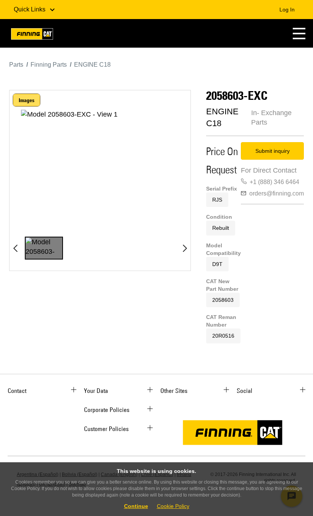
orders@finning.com (276, 193)
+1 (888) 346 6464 (274, 182)
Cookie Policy (173, 506)
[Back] (15, 248)
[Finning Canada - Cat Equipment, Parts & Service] (32, 35)
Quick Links (30, 9)
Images (26, 100)
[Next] (184, 248)
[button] (299, 33)
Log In (287, 9)
